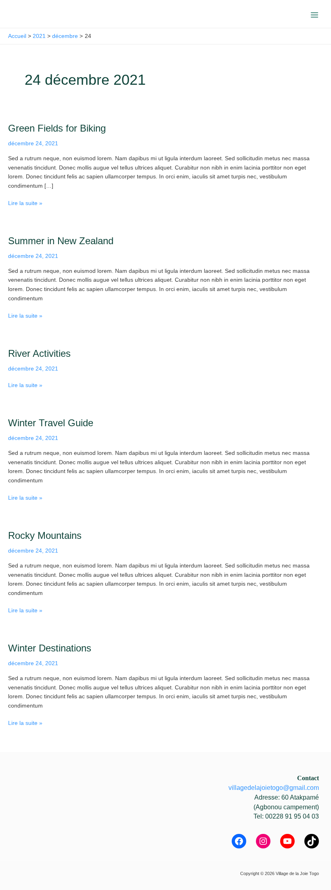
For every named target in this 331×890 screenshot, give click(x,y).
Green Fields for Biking (57, 128)
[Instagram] (263, 841)
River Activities (39, 353)
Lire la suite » (25, 202)
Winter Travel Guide (50, 423)
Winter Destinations (49, 648)
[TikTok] (311, 841)
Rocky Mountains (45, 535)
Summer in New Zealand (60, 241)
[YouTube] (287, 841)
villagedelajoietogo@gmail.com (273, 787)
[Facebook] (239, 841)
